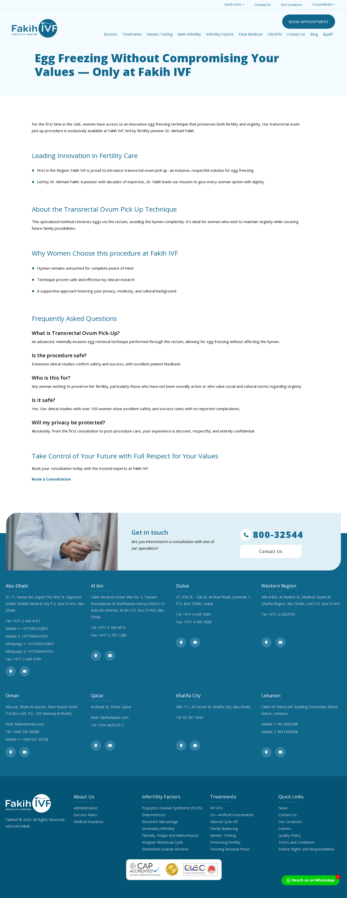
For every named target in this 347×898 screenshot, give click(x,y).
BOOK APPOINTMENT (309, 21)
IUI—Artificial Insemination (232, 814)
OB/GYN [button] (275, 34)
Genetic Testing (223, 835)
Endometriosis (154, 814)
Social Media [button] (322, 4)
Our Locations (291, 4)
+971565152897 (35, 628)
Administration (86, 808)
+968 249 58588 (25, 731)
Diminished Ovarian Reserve (165, 849)
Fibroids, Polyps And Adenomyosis (170, 835)
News (283, 808)
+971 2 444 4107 (26, 620)
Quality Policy (289, 835)
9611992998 (287, 731)
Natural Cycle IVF (224, 821)
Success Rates (85, 814)
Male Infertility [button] (189, 34)
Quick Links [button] (233, 4)
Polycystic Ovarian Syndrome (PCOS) (172, 808)
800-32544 (278, 534)
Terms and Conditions (296, 842)
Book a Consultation (51, 479)
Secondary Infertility (158, 828)
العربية (328, 34)
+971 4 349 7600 (197, 614)
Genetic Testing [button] (159, 34)
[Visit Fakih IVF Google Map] (11, 671)
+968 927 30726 (35, 739)
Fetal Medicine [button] (251, 34)
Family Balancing (224, 828)
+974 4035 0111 (111, 725)
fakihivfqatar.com (114, 717)
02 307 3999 (193, 717)
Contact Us (262, 4)
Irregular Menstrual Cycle (162, 842)
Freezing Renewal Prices (230, 849)
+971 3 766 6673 (111, 627)
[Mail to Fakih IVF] (25, 671)
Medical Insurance (88, 821)
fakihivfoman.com (29, 724)
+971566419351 (35, 636)
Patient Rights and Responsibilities (306, 849)
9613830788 (287, 724)
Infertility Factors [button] (220, 34)
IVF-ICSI (216, 808)
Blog (314, 34)
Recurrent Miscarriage (160, 821)
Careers (284, 828)
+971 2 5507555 (281, 614)
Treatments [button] (132, 34)
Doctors (110, 34)
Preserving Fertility (225, 842)
